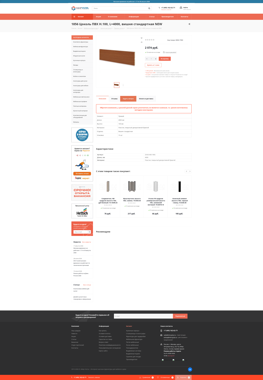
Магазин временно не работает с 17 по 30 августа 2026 (82, 250)
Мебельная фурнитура (134, 339)
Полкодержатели (132, 348)
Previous (186, 171)
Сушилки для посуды (133, 357)
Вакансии (74, 342)
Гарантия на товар (105, 339)
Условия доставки (105, 336)
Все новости (86, 242)
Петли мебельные (132, 342)
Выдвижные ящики (133, 354)
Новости (74, 334)
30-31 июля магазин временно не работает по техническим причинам (81, 263)
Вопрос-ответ (103, 342)
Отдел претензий (77, 345)
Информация (104, 326)
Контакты (74, 348)
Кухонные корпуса (132, 331)
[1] (146, 40)
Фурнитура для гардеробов (135, 336)
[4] (152, 40)
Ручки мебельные (132, 345)
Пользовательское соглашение (110, 348)
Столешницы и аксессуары (135, 334)
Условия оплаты (104, 334)
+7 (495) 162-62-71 (168, 8)
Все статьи (87, 285)
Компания (75, 326)
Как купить (103, 331)
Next (190, 171)
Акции (73, 336)
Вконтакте (190, 369)
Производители (131, 359)
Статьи (73, 339)
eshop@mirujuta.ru (170, 338)
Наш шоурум (75, 331)
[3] (150, 40)
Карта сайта (103, 351)
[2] (148, 40)
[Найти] (149, 8)
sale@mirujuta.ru (170, 335)
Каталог (129, 326)
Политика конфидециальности (110, 345)
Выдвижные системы (133, 351)
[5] (154, 40)
